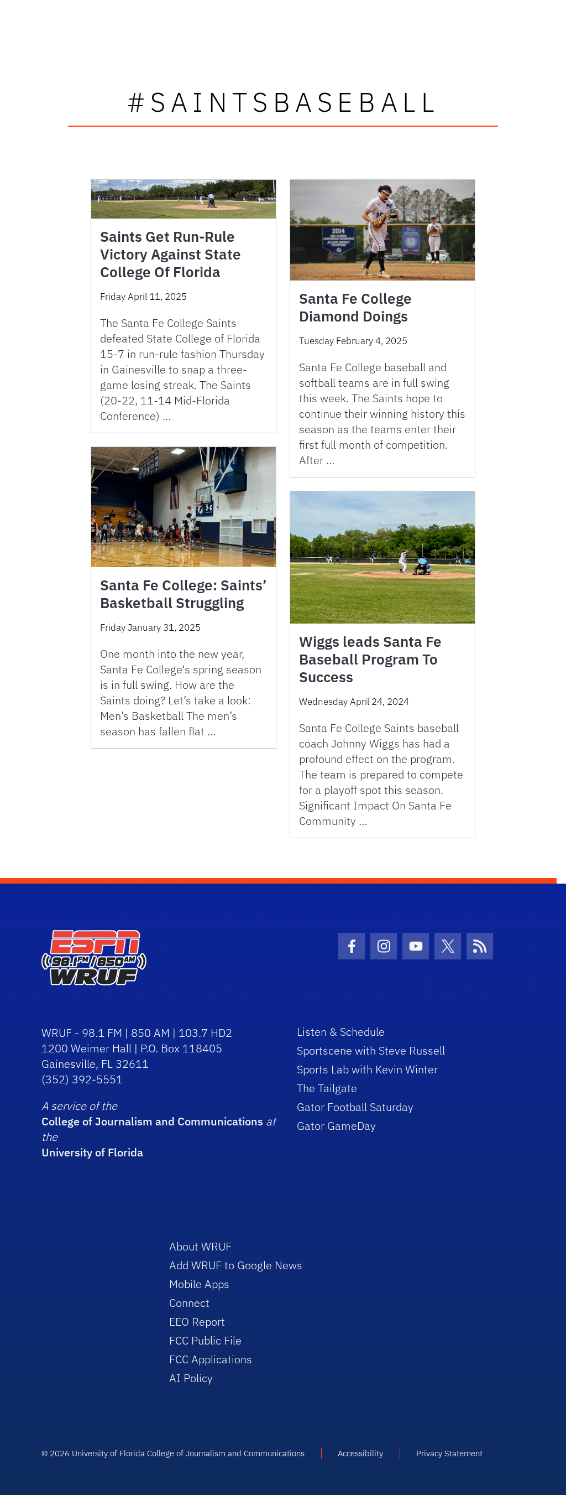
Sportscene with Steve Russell (371, 1050)
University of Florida (92, 1152)
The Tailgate (327, 1088)
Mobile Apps (199, 1283)
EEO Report (197, 1321)
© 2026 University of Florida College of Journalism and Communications (173, 1453)
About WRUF (200, 1246)
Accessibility (360, 1453)
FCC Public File (205, 1340)
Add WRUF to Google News (235, 1265)
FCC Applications (210, 1359)
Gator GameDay (336, 1125)
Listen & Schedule (341, 1031)
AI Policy (191, 1378)
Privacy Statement (449, 1453)
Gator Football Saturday (355, 1106)
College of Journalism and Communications (152, 1121)
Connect (189, 1302)
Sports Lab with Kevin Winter (367, 1069)
